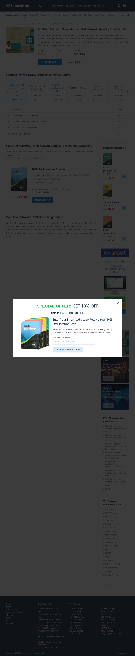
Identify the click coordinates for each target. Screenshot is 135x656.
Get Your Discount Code (68, 349)
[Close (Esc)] (118, 303)
